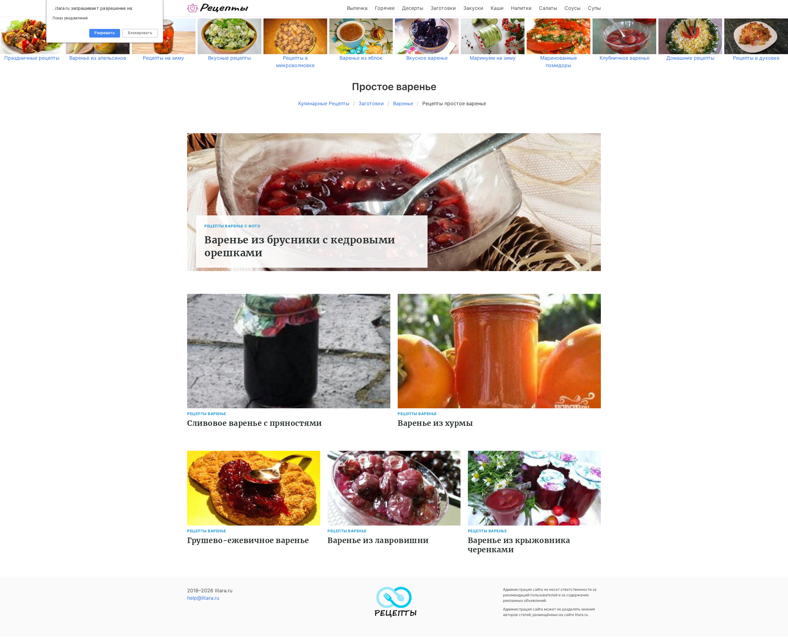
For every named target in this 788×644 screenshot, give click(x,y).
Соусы (573, 8)
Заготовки (443, 8)
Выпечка (357, 8)
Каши (497, 8)
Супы (594, 8)
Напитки (521, 8)
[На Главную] (217, 8)
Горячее (385, 8)
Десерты (412, 8)
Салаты (548, 8)
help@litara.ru (203, 598)
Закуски (473, 8)
